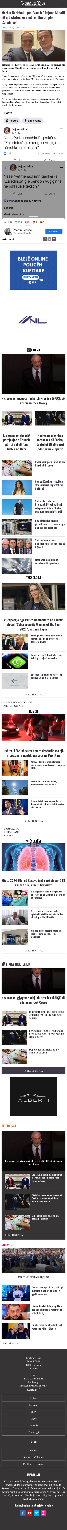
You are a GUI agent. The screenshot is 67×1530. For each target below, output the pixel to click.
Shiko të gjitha (34, 694)
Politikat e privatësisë (33, 1464)
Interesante (12, 832)
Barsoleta (11, 828)
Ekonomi (33, 1405)
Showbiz (33, 1425)
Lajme (4, 27)
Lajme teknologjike (18, 702)
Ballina (33, 1450)
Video (34, 1418)
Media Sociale (14, 705)
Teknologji (33, 1432)
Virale (8, 835)
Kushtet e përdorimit (34, 1457)
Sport (33, 1411)
